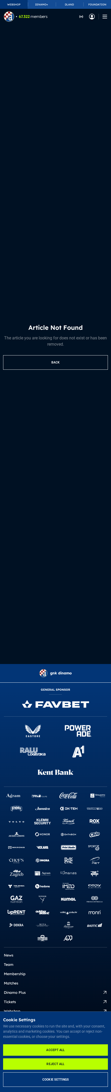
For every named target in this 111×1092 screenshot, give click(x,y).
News (8, 955)
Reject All (55, 1064)
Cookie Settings (55, 1079)
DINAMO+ (41, 4)
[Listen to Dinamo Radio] (81, 16)
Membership (15, 974)
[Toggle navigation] (104, 16)
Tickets (10, 1002)
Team (8, 964)
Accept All (55, 1050)
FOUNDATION (97, 4)
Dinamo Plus (15, 992)
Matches (11, 983)
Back (55, 362)
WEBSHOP (13, 4)
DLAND (69, 4)
